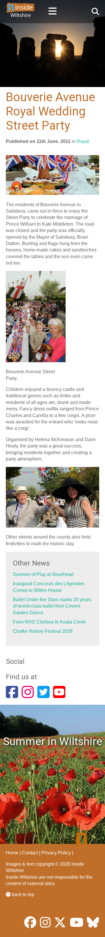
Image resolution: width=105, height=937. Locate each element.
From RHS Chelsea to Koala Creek (49, 621)
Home (12, 852)
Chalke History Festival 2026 (43, 631)
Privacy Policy (56, 852)
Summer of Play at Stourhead (43, 574)
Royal (83, 141)
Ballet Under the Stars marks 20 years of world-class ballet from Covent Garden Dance (52, 606)
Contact (30, 852)
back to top (22, 894)
